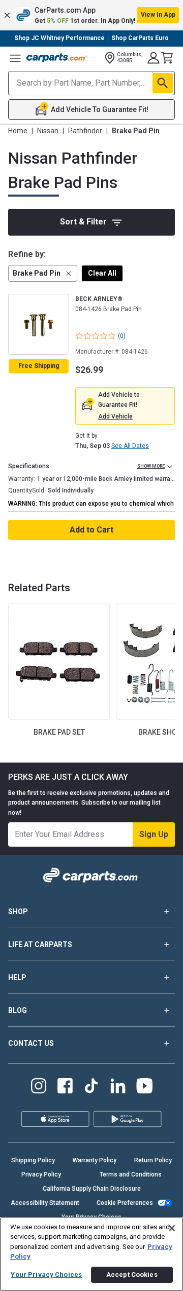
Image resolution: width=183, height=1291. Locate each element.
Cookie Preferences (125, 1202)
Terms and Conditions (131, 1174)
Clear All (102, 273)
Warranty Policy (94, 1160)
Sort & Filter (83, 221)
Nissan (47, 131)
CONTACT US (31, 1043)
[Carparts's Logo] (56, 58)
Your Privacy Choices (46, 1274)
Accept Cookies (132, 1274)
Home (17, 131)
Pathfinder (85, 131)
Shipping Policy (33, 1160)
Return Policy (153, 1160)
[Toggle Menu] (15, 58)
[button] (91, 15)
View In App (158, 14)
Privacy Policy (41, 1174)
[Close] (172, 1228)
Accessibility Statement (45, 1202)
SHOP (18, 911)
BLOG (17, 1010)
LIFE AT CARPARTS (40, 944)
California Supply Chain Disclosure (92, 1188)
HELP (17, 977)
